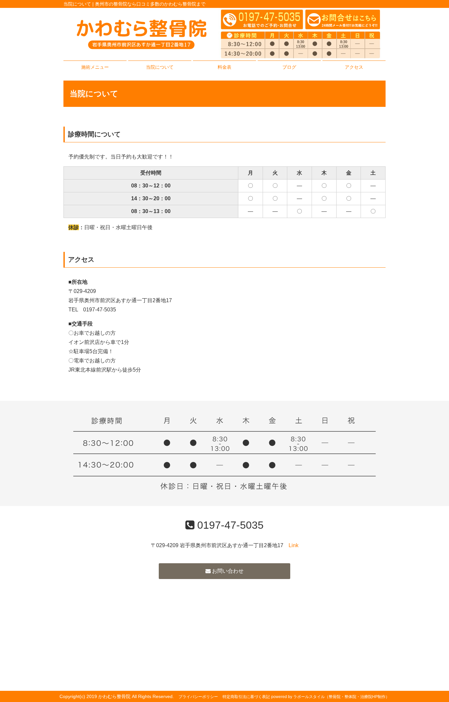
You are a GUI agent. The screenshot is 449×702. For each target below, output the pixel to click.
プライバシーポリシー (198, 696)
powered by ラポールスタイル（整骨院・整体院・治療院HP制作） (330, 696)
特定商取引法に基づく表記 (246, 696)
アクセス (354, 67)
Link (293, 545)
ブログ (289, 67)
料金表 (224, 67)
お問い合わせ (227, 571)
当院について (160, 67)
